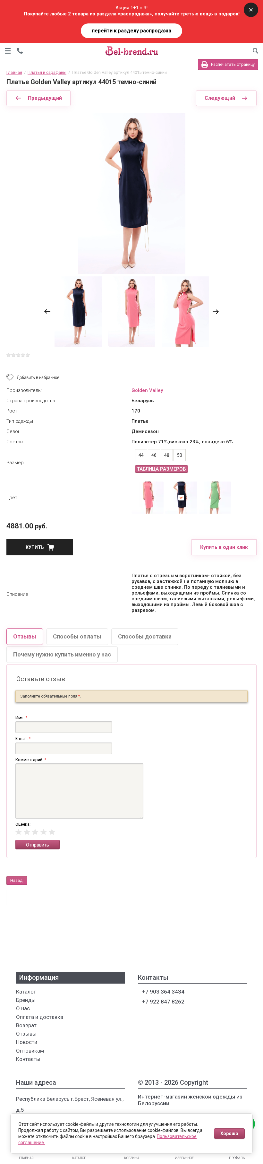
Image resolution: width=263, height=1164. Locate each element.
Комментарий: (30, 759)
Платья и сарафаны (47, 72)
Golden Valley (147, 390)
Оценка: (22, 824)
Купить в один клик (224, 547)
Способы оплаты (77, 636)
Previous (47, 311)
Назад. (16, 880)
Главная (14, 72)
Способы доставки (145, 636)
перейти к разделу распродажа (131, 31)
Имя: (21, 717)
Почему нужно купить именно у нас (62, 654)
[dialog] (19, 50)
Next (215, 311)
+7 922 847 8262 (162, 1001)
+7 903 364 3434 (162, 991)
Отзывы (24, 636)
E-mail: (22, 738)
